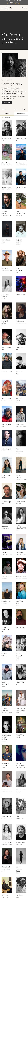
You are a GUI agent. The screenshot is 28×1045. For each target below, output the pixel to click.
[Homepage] (7, 7)
